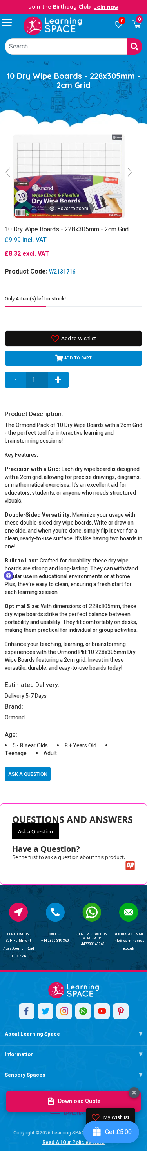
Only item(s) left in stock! (35, 298)
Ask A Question (27, 774)
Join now (106, 7)
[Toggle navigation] (10, 22)
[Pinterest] (121, 1011)
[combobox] (66, 46)
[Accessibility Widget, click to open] (8, 575)
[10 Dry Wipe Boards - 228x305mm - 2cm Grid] (53, 25)
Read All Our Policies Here (73, 1142)
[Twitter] (45, 1011)
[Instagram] (64, 1011)
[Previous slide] (8, 172)
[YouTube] (102, 1011)
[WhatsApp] (83, 1011)
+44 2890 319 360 (55, 940)
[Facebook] (26, 1011)
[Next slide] (130, 172)
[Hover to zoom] (68, 175)
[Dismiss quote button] (134, 1092)
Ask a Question (35, 831)
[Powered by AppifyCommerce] (130, 865)
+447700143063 (92, 944)
